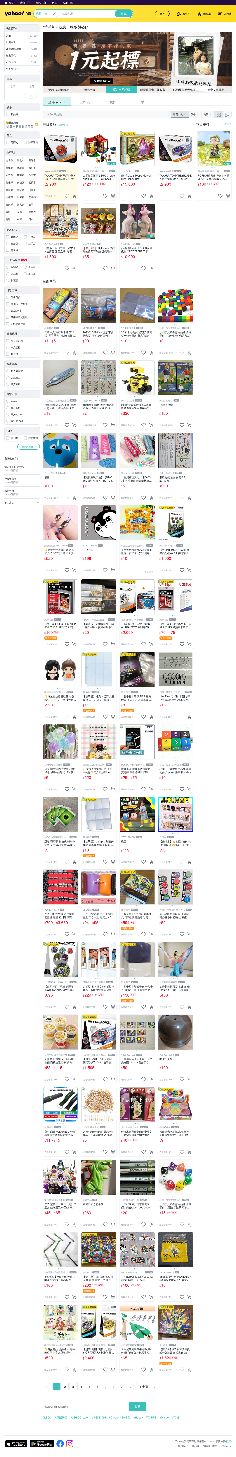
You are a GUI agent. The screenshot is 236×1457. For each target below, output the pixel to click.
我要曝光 (63, 124)
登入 (162, 13)
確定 (31, 95)
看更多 (228, 124)
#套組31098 (99, 1417)
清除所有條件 (28, 446)
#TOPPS (151, 1417)
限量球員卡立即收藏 (152, 89)
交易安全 (227, 1446)
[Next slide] (114, 148)
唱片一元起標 (121, 89)
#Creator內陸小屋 (120, 1417)
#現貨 (175, 1417)
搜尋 (137, 1406)
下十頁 (143, 1386)
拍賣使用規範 (210, 1446)
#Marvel (164, 1417)
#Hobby (138, 1417)
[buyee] (22, 124)
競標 (113, 101)
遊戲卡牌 (89, 89)
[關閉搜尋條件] (54, 13)
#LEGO (47, 1417)
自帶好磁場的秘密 (58, 89)
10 (129, 1386)
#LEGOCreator (79, 1417)
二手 (141, 101)
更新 (228, 1441)
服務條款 (183, 1446)
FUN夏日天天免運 (184, 89)
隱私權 (195, 1446)
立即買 (85, 101)
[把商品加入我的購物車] (74, 196)
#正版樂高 (61, 1417)
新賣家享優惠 (215, 89)
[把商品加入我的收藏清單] (67, 196)
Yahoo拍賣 (17, 13)
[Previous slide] (83, 148)
